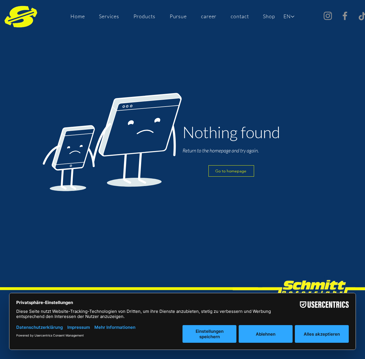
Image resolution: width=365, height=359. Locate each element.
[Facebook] (344, 15)
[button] (109, 16)
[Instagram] (327, 15)
